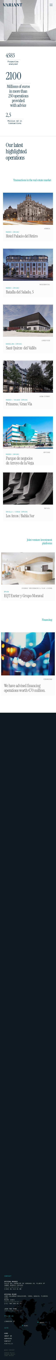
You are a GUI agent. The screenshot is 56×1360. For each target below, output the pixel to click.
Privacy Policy (9, 1354)
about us (8, 1336)
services (8, 1338)
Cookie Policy (9, 1353)
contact (7, 1341)
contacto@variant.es (13, 1311)
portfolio (8, 1344)
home (6, 1333)
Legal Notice (9, 1355)
